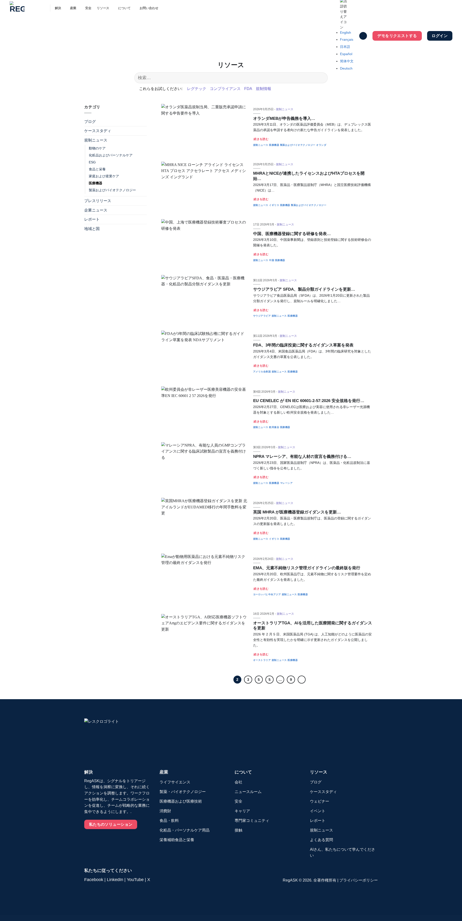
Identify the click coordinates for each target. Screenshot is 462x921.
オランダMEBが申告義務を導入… (284, 118)
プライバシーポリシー (358, 880)
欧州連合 (274, 427)
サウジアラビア (262, 315)
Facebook (93, 879)
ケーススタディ (97, 131)
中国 (271, 260)
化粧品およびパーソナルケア (111, 155)
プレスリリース (97, 201)
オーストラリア (262, 660)
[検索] (363, 36)
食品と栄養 (97, 169)
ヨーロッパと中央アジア (267, 594)
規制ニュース (95, 140)
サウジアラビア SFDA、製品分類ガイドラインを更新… (304, 289)
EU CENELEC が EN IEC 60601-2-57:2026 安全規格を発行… (308, 400)
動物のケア (97, 148)
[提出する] (321, 77)
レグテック (196, 89)
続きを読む (261, 139)
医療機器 (95, 183)
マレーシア (286, 483)
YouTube (135, 879)
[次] (302, 680)
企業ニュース (95, 210)
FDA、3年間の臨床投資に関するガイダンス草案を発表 (303, 345)
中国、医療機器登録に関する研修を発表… (292, 233)
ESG (92, 162)
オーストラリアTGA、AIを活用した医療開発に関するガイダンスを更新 (312, 626)
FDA (248, 89)
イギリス (274, 205)
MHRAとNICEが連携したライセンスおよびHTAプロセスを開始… (309, 176)
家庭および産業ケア (104, 176)
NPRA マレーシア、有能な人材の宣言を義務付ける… (302, 456)
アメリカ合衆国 (262, 371)
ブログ (90, 122)
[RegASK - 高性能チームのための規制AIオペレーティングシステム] (26, 8)
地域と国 (92, 229)
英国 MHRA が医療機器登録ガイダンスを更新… (297, 512)
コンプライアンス (225, 89)
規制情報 (263, 89)
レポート (92, 219)
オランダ (321, 145)
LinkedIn (115, 879)
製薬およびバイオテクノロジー (112, 190)
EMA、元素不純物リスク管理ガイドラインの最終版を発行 (306, 568)
